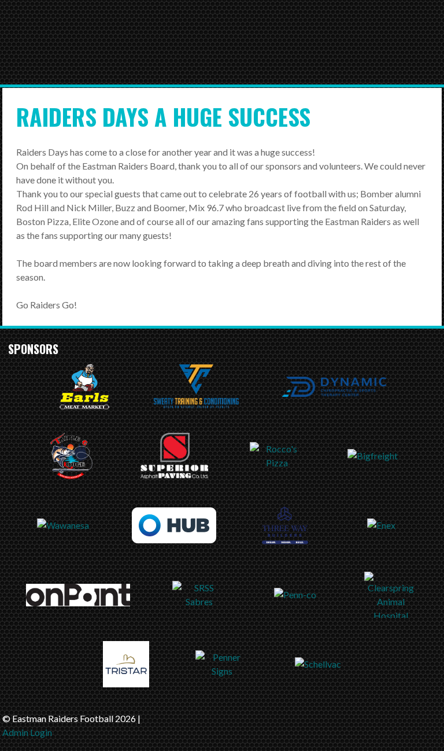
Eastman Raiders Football (198, 50)
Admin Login (27, 732)
